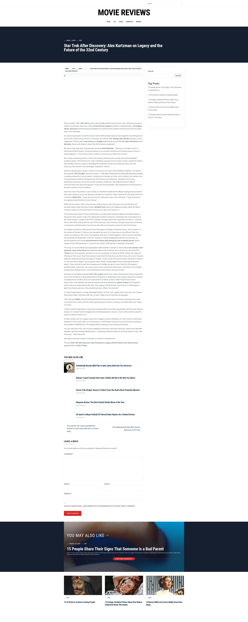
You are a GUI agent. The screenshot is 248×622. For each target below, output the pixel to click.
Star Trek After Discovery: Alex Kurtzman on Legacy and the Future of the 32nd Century (104, 343)
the (130, 141)
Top (115, 21)
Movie (121, 21)
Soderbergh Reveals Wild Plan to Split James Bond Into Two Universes (104, 365)
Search (150, 71)
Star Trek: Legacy (96, 274)
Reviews (138, 21)
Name (67, 484)
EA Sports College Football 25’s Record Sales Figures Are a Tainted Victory (105, 414)
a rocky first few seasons (102, 126)
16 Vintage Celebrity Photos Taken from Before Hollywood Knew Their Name (163, 101)
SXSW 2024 (76, 197)
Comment (69, 454)
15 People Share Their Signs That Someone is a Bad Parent (164, 88)
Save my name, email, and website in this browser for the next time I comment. (99, 506)
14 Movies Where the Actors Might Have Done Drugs (163, 108)
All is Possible (79, 174)
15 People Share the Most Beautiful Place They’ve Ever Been (164, 116)
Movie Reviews (124, 12)
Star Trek (83, 123)
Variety (77, 299)
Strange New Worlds (121, 139)
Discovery (73, 129)
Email (107, 484)
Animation (129, 21)
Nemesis (67, 144)
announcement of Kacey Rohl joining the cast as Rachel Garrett (110, 241)
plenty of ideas (122, 282)
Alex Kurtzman (108, 148)
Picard (67, 253)
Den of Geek (82, 345)
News (108, 21)
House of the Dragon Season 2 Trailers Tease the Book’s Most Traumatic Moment (108, 390)
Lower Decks (88, 141)
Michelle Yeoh (100, 207)
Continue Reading (123, 559)
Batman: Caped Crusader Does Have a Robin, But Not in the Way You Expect (105, 378)
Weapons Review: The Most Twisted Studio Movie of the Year (100, 402)
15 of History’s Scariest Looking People (163, 95)
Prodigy (99, 141)
